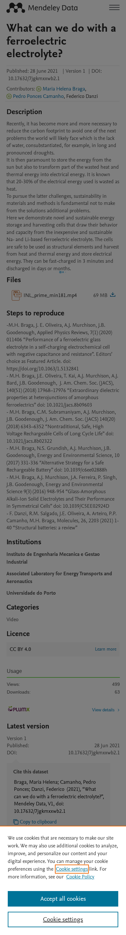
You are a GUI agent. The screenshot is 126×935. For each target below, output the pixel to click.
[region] (63, 880)
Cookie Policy (80, 876)
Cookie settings (72, 869)
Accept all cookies (63, 899)
